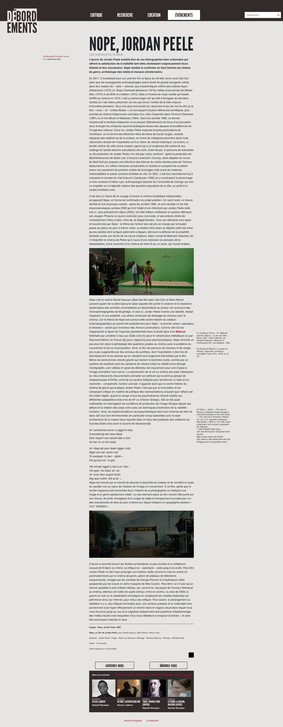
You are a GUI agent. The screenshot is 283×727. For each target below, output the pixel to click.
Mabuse (181, 331)
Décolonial (136, 674)
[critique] (47, 56)
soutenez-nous (114, 665)
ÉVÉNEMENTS (184, 15)
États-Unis (147, 674)
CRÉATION (154, 15)
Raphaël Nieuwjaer (100, 702)
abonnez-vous (168, 665)
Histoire (187, 677)
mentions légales (133, 720)
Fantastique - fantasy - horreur (176, 674)
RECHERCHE (125, 15)
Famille (157, 674)
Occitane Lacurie (61, 56)
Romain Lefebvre (128, 702)
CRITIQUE (96, 15)
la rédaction (153, 720)
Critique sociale (122, 674)
